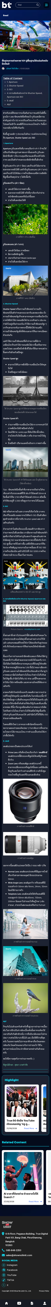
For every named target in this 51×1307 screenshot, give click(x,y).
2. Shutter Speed (15, 85)
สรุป (9, 104)
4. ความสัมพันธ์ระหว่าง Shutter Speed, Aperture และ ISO (24, 95)
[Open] (46, 5)
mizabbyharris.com (32, 629)
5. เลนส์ (10, 100)
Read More (29, 1128)
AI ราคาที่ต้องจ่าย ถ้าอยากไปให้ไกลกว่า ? (21, 1195)
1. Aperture (12, 81)
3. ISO (10, 89)
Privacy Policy (44, 1291)
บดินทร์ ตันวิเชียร (12, 68)
